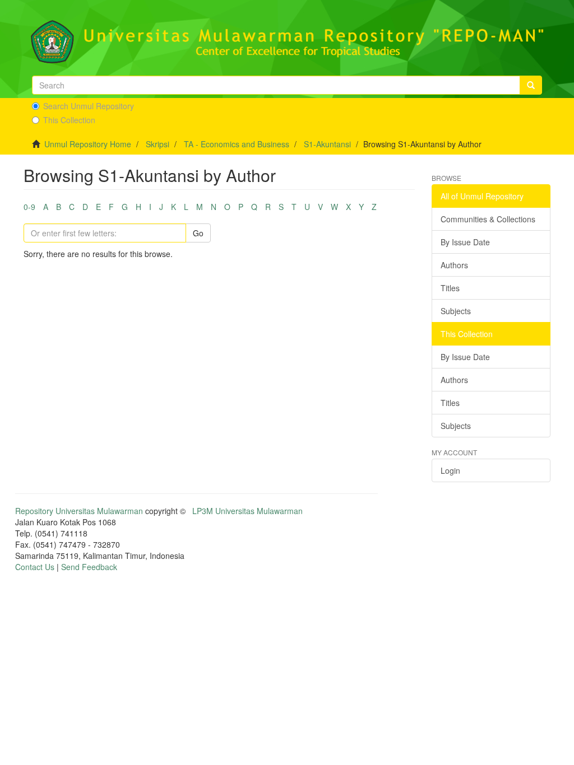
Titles (450, 287)
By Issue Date (465, 242)
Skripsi (157, 144)
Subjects (456, 310)
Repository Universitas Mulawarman (79, 510)
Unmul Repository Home (87, 144)
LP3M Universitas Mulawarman (247, 510)
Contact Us (34, 566)
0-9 (29, 206)
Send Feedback (89, 566)
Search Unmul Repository (88, 105)
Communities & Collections (488, 219)
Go (198, 233)
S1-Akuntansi (327, 144)
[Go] (531, 85)
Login (450, 470)
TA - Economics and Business (236, 144)
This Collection (69, 119)
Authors (454, 264)
